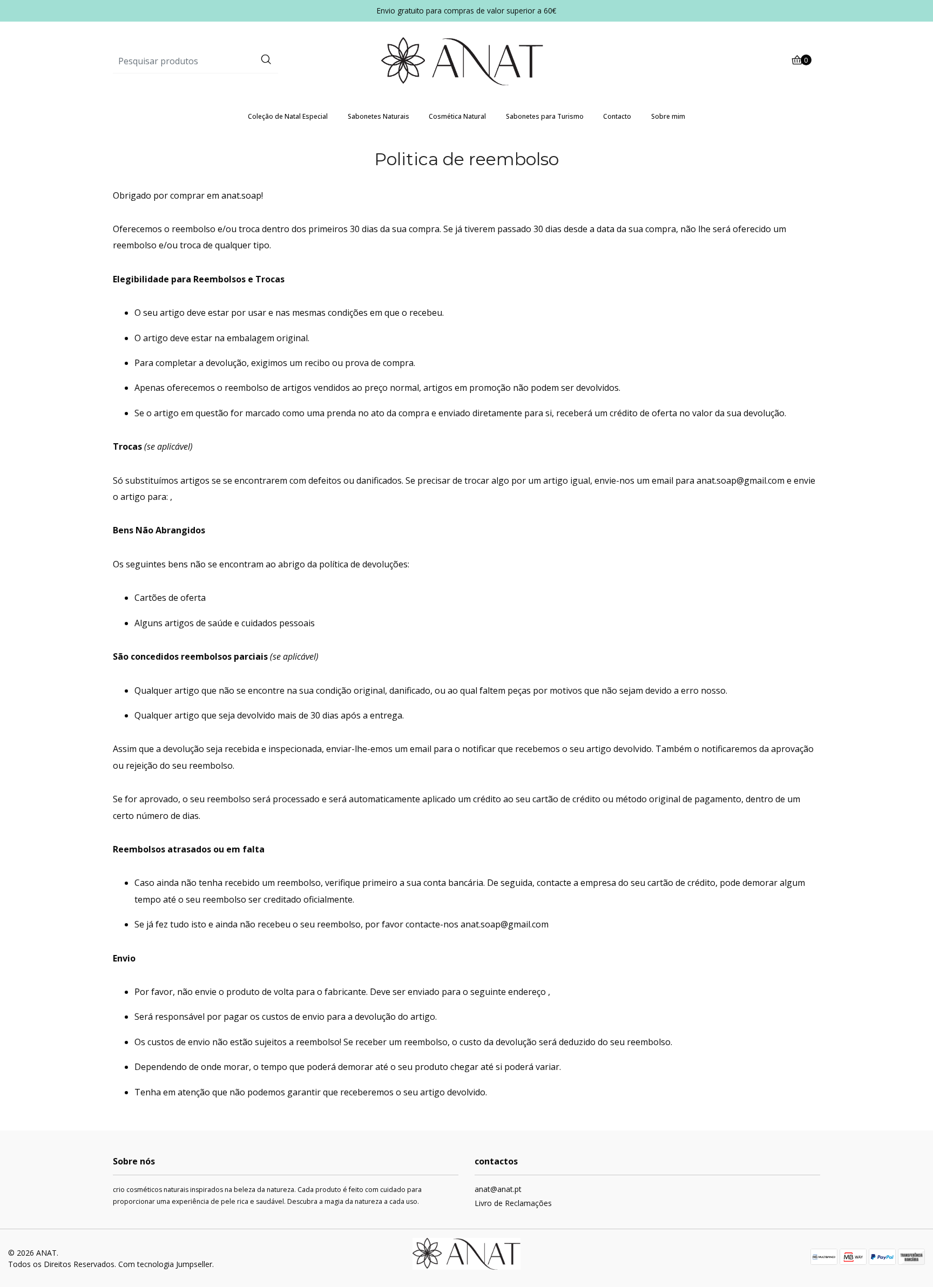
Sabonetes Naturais (378, 116)
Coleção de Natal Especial (288, 116)
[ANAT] (466, 60)
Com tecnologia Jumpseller (165, 1264)
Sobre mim (668, 116)
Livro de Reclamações (513, 1203)
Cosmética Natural (457, 116)
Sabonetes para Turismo (545, 116)
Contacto (617, 116)
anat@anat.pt (498, 1189)
